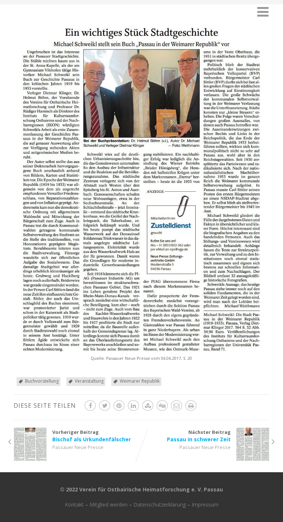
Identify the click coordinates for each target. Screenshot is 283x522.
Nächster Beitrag (199, 436)
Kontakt (74, 504)
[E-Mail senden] (176, 405)
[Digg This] (162, 405)
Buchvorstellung (42, 381)
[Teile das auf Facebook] (90, 405)
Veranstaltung (89, 381)
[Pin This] (119, 405)
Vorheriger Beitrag (91, 436)
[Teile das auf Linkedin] (133, 405)
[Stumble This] (147, 405)
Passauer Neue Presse (78, 447)
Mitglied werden (108, 504)
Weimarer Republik (140, 381)
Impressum (205, 504)
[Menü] (263, 12)
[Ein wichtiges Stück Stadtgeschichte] (141, 350)
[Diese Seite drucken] (190, 405)
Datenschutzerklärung (159, 504)
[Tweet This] (104, 405)
